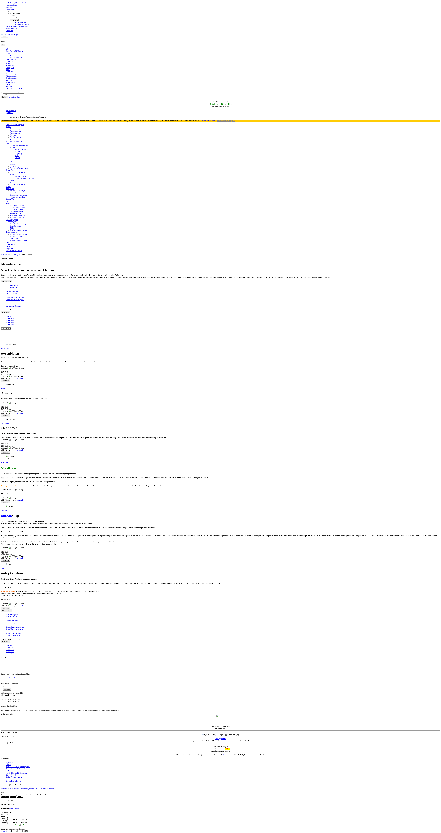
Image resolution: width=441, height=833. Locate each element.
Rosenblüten (5, 348)
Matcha (8, 63)
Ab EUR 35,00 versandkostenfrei (18, 3)
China (12, 162)
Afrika (12, 164)
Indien (12, 147)
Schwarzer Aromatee (17, 207)
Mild (12, 228)
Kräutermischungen (17, 236)
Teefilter (8, 84)
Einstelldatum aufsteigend (15, 298)
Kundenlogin (11, 9)
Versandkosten (228, 755)
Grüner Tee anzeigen (17, 172)
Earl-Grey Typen (12, 74)
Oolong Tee (10, 68)
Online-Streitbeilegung (14, 777)
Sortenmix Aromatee (17, 216)
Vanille (8, 53)
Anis (2, 568)
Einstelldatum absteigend (15, 300)
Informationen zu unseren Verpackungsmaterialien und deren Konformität (27, 789)
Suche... (4, 97)
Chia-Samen (5, 423)
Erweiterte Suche (15, 97)
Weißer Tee (10, 66)
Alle (7, 49)
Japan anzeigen (20, 176)
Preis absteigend (11, 287)
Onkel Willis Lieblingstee (15, 51)
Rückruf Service (11, 775)
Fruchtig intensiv (16, 226)
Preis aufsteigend (12, 285)
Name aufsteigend (12, 291)
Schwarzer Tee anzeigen (19, 145)
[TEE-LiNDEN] (9, 35)
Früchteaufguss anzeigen (19, 224)
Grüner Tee (10, 61)
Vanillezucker (15, 135)
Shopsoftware (6, 831)
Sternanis (4, 388)
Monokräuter (15, 238)
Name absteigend (12, 293)
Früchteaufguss (11, 76)
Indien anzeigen (20, 149)
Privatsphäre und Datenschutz (16, 773)
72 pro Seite (10, 324)
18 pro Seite (10, 320)
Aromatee (9, 72)
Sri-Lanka (13, 160)
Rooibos (9, 80)
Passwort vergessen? (22, 24)
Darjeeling (18, 154)
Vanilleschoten (15, 131)
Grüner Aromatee (16, 209)
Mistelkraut (5, 462)
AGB (8, 771)
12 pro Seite (10, 318)
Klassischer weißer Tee (18, 195)
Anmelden (7, 689)
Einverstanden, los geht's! (226, 121)
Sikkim (17, 158)
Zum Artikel (5, 380)
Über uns (9, 7)
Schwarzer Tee (11, 59)
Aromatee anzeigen (17, 205)
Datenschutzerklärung (208, 121)
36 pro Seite (10, 322)
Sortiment (9, 55)
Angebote (9, 86)
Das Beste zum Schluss (14, 88)
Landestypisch (11, 82)
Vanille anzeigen (16, 129)
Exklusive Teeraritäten (14, 57)
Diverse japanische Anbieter (25, 178)
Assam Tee (19, 152)
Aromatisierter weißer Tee (19, 193)
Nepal (17, 156)
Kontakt (8, 765)
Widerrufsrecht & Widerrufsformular (19, 769)
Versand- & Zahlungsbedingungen (18, 767)
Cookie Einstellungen (13, 781)
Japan (12, 174)
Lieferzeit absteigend (13, 306)
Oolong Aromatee (16, 211)
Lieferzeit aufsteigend (13, 304)
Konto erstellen (20, 22)
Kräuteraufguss (11, 78)
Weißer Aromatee (16, 213)
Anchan (4, 510)
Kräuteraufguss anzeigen (19, 234)
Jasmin (8, 70)
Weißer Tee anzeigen (17, 191)
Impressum (9, 763)
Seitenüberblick (11, 5)
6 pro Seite (9, 316)
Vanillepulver (15, 133)
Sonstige (13, 166)
